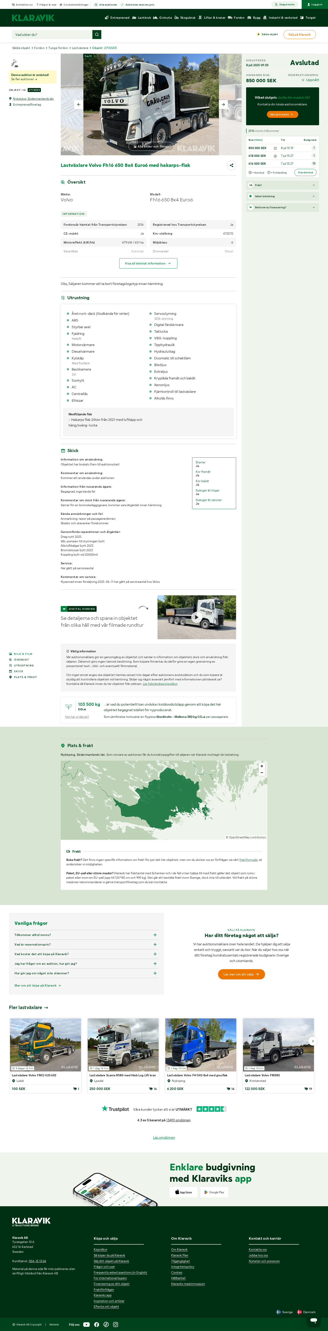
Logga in (316, 4)
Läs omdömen (164, 1137)
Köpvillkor (100, 1249)
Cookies (176, 1272)
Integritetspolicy (182, 1266)
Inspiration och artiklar (109, 1301)
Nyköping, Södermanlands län (33, 98)
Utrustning (24, 665)
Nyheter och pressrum (264, 1261)
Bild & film (23, 653)
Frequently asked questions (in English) (120, 1272)
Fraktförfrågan (104, 1289)
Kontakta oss (24, 4)
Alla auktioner (108, 4)
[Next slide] (223, 104)
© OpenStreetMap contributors (246, 837)
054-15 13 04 (37, 1261)
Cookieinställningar (76, 4)
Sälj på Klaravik (279, 114)
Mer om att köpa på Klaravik (35, 985)
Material (54, 1324)
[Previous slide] (78, 104)
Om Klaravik (179, 1249)
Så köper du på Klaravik (109, 1255)
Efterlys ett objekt (106, 1306)
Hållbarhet (178, 1278)
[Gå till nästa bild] (312, 1041)
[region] (164, 800)
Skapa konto (287, 4)
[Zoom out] (262, 772)
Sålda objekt (270, 34)
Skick (18, 671)
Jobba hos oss (258, 1255)
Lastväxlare (80, 48)
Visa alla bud (305, 172)
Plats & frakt (25, 677)
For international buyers (110, 1278)
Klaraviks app (103, 1295)
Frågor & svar (48, 4)
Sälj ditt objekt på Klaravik (111, 1261)
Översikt (21, 659)
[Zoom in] (262, 766)
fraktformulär (248, 860)
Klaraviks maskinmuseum (188, 1284)
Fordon (39, 48)
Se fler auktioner (23, 79)
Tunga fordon (58, 48)
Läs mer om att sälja (238, 974)
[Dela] (231, 165)
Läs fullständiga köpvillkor (160, 684)
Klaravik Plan (179, 1255)
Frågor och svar (104, 1266)
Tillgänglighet (180, 1261)
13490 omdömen (178, 1120)
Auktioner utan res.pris (140, 4)
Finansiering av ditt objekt (112, 1284)
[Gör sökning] (96, 34)
